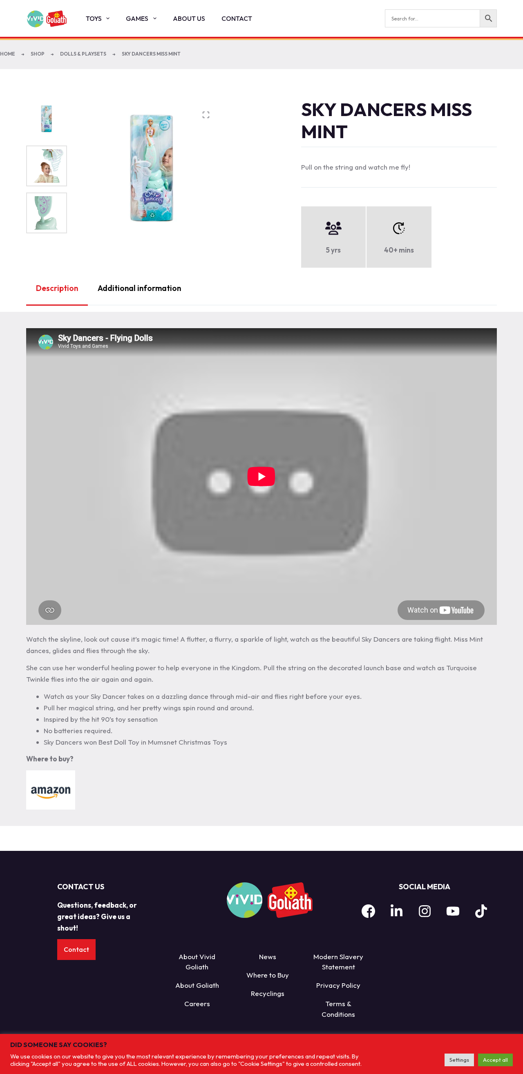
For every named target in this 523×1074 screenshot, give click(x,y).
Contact (236, 18)
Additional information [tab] (139, 288)
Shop (38, 54)
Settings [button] (459, 1059)
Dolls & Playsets (83, 54)
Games (137, 18)
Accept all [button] (495, 1059)
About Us (189, 18)
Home (7, 54)
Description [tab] (57, 288)
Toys (94, 18)
